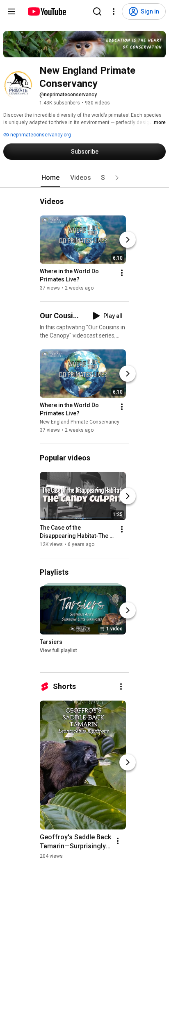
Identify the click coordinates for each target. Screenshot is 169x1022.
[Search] (97, 11)
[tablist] (84, 178)
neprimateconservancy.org (40, 135)
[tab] (50, 178)
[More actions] (122, 273)
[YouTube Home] (46, 11)
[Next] (127, 239)
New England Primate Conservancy (79, 422)
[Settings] (114, 11)
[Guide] (11, 11)
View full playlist (58, 650)
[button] (117, 178)
